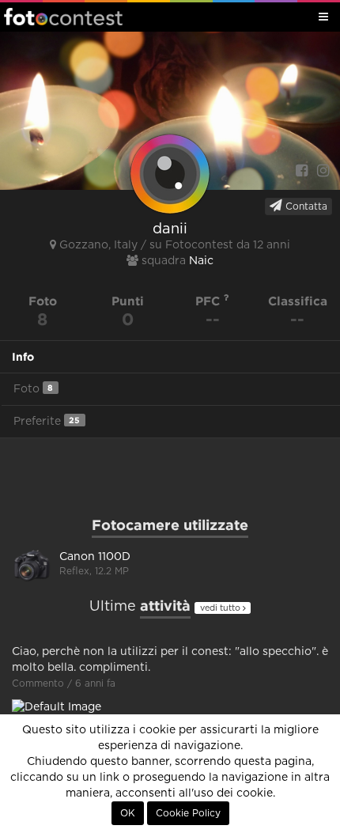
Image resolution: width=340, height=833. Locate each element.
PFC (209, 301)
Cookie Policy (188, 813)
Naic (201, 261)
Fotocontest (63, 16)
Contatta (304, 206)
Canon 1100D (94, 556)
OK (127, 813)
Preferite (46, 421)
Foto (33, 389)
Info (23, 356)
